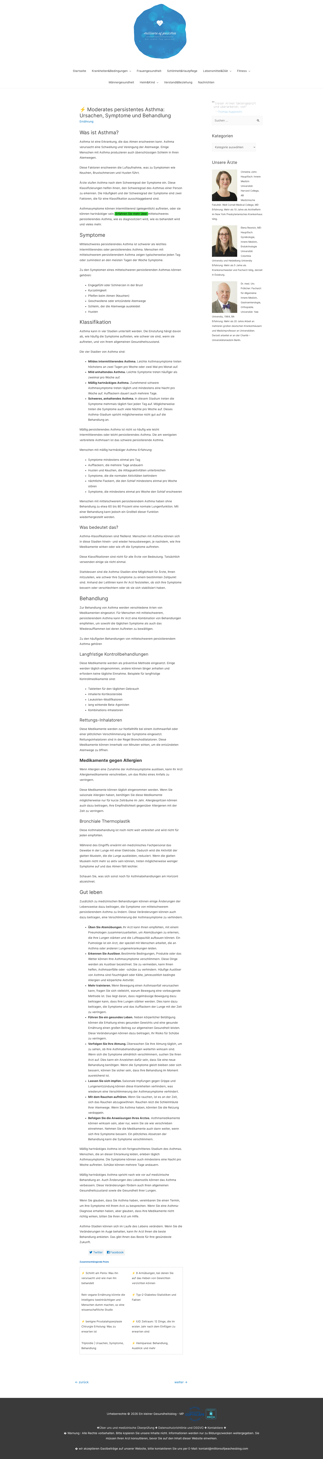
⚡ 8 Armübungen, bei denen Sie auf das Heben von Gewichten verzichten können (152, 1278)
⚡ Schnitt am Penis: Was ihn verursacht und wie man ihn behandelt (99, 1278)
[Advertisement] (237, 412)
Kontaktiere (215, 1427)
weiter (180, 1382)
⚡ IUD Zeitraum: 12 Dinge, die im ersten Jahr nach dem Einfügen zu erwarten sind (153, 1326)
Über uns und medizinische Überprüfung (126, 1427)
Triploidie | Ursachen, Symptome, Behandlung (102, 1345)
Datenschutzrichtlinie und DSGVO (181, 1427)
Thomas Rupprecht (230, 111)
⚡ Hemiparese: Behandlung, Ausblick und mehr (150, 1345)
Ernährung (86, 121)
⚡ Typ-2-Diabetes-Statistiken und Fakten (154, 1297)
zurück (82, 1382)
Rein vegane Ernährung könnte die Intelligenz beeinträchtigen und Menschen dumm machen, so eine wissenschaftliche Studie (103, 1302)
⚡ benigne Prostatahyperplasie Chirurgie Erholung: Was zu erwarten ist (101, 1326)
